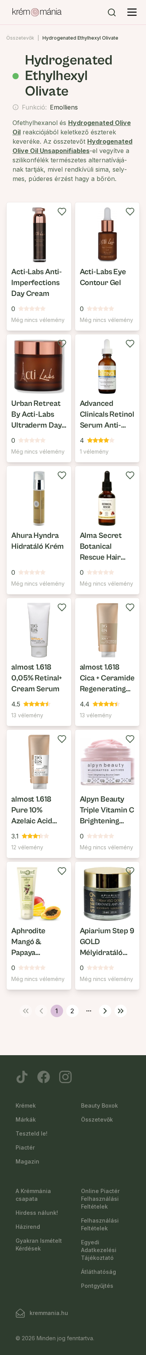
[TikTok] (22, 1077)
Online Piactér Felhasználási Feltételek (100, 1199)
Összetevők (20, 38)
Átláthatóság (98, 1271)
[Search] (112, 12)
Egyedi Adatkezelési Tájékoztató (98, 1250)
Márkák (26, 1119)
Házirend (28, 1226)
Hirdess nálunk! (37, 1212)
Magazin (27, 1161)
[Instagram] (65, 1077)
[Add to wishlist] (62, 211)
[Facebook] (43, 1077)
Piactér (25, 1147)
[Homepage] (37, 12)
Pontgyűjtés (97, 1285)
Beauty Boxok (99, 1105)
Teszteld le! (31, 1133)
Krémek (26, 1105)
